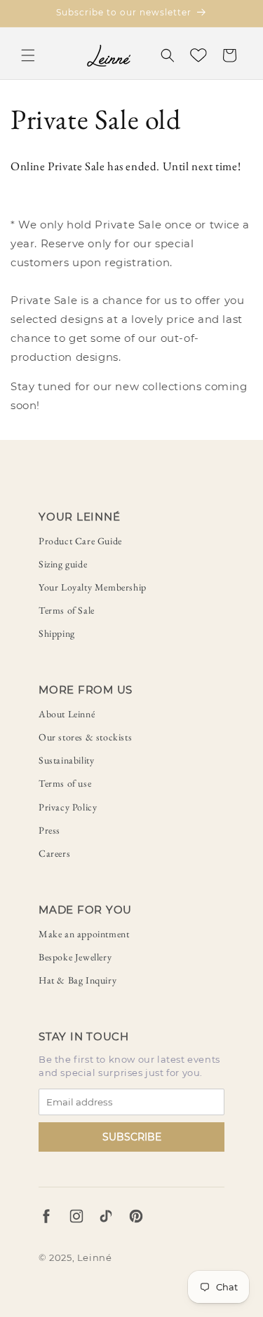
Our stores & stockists (85, 737)
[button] (28, 55)
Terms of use (65, 783)
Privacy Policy (68, 807)
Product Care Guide (80, 541)
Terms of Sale (67, 610)
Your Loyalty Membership (93, 587)
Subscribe (131, 1137)
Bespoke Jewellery (75, 957)
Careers (54, 853)
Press (49, 830)
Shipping (57, 633)
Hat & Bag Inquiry (77, 980)
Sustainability (66, 760)
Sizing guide (63, 564)
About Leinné (67, 714)
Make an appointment (84, 934)
